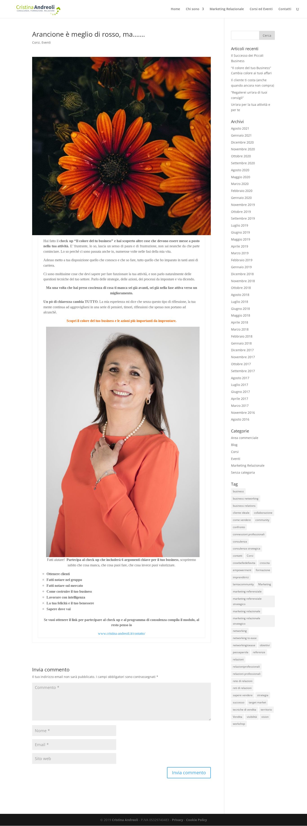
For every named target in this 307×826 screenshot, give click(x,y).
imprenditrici (241, 577)
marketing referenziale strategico (247, 601)
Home (175, 9)
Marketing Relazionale (227, 9)
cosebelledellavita (244, 563)
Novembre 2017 (243, 357)
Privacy (177, 820)
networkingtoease (244, 645)
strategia (262, 695)
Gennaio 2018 (241, 343)
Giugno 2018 (240, 308)
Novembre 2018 (243, 281)
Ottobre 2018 (241, 288)
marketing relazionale (246, 611)
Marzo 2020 (240, 184)
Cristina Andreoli (125, 820)
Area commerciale (244, 438)
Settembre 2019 (243, 218)
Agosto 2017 (240, 378)
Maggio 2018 (240, 315)
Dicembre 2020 (242, 142)
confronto (239, 527)
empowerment (242, 570)
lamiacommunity (243, 584)
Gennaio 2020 (241, 198)
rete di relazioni (242, 681)
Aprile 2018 (239, 322)
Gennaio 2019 (241, 267)
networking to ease (245, 638)
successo (238, 702)
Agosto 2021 (240, 128)
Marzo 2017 (240, 405)
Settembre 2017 (243, 371)
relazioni (238, 659)
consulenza (240, 541)
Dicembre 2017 (242, 350)
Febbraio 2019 (241, 260)
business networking (245, 498)
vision (265, 717)
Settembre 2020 (243, 163)
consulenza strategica (246, 548)
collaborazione (263, 513)
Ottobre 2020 (241, 156)
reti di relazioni (242, 688)
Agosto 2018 (240, 295)
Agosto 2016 (240, 419)
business (238, 491)
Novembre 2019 (243, 205)
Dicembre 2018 (242, 274)
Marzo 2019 (240, 253)
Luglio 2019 (239, 225)
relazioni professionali (246, 674)
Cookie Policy (196, 820)
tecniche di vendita (244, 709)
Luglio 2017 (239, 385)
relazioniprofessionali (246, 666)
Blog (234, 445)
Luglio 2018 (239, 301)
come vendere (242, 520)
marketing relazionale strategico (246, 621)
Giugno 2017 (240, 391)
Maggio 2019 (240, 239)
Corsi (36, 42)
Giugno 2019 (240, 232)
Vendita (237, 717)
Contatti (284, 9)
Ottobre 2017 (241, 364)
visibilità (252, 717)
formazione (263, 570)
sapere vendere (243, 695)
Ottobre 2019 (241, 211)
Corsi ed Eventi (261, 9)
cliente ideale (241, 513)
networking (240, 631)
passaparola (240, 652)
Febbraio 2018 (241, 336)
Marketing (264, 584)
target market (257, 702)
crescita (265, 563)
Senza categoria (243, 472)
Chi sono (192, 9)
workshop (239, 724)
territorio (266, 709)
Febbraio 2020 (241, 191)
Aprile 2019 (239, 246)
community (262, 520)
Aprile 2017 (239, 398)
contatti (237, 556)
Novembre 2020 (243, 149)
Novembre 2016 (243, 412)
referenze (259, 652)
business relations (244, 506)
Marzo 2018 (240, 329)
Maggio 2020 (240, 177)
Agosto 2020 (240, 170)
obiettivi (265, 645)
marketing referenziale (247, 591)
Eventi (46, 42)
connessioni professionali (249, 534)
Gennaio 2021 (241, 135)
